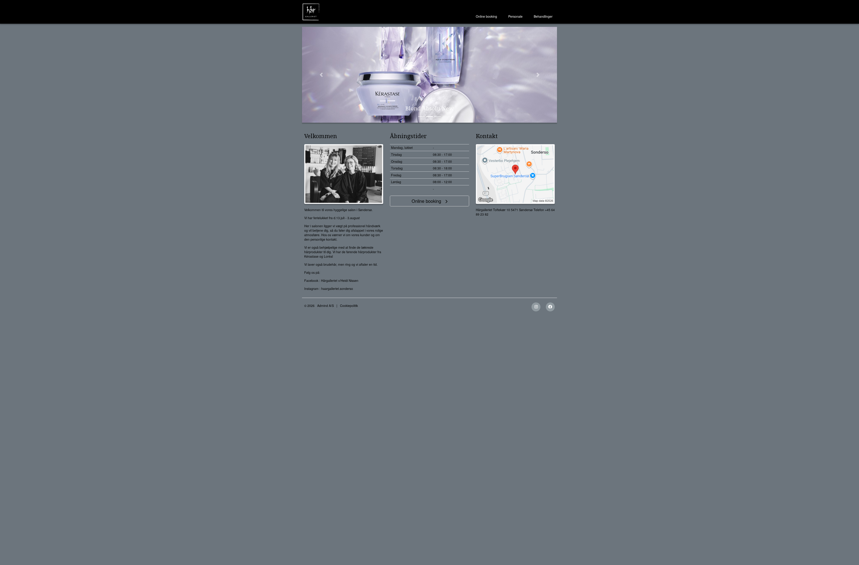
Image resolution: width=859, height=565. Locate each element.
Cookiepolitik (349, 305)
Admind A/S (325, 305)
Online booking (486, 16)
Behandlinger (543, 16)
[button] (321, 75)
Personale (515, 16)
